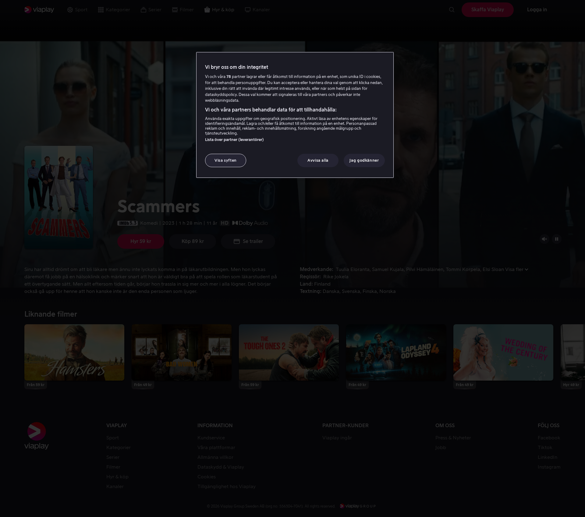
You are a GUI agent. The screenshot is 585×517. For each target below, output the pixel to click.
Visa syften (225, 160)
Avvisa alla (317, 160)
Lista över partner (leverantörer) (234, 140)
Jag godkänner (364, 160)
